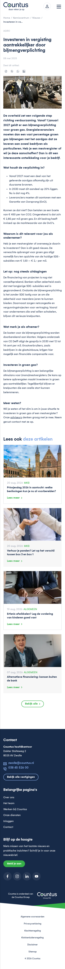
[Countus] (16, 6)
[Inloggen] (47, 6)
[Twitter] (11, 71)
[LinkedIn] (23, 71)
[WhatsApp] (17, 71)
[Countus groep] (47, 897)
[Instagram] (17, 876)
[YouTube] (36, 876)
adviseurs (16, 417)
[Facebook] (5, 71)
